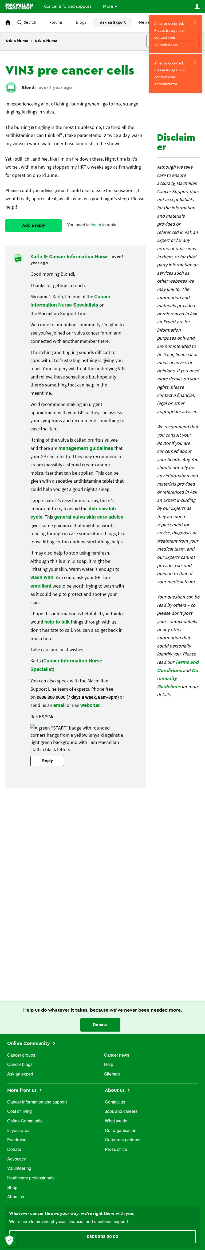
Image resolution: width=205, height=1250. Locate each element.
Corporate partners (122, 1140)
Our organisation (120, 1131)
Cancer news (116, 1055)
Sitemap (112, 1074)
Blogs (81, 23)
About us (15, 1197)
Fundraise (16, 1140)
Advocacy (16, 1159)
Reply (47, 761)
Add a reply (33, 225)
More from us (22, 1090)
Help (108, 1065)
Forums (56, 23)
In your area (18, 1131)
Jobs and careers (121, 1112)
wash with (41, 577)
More (108, 6)
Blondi (29, 87)
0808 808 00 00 (102, 1237)
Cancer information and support (37, 1102)
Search (30, 23)
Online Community (29, 1043)
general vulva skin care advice (88, 517)
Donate (100, 1025)
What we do (116, 1121)
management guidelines (85, 448)
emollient (41, 586)
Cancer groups (21, 1055)
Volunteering (19, 1169)
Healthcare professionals (30, 1178)
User (197, 6)
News (144, 23)
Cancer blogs (20, 1065)
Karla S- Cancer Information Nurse (69, 256)
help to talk (57, 622)
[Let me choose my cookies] (9, 1240)
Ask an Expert (113, 23)
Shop (12, 1188)
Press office (116, 1150)
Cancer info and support (67, 6)
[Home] (19, 6)
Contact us (115, 1102)
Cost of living (19, 1112)
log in (96, 225)
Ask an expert (20, 1074)
